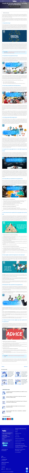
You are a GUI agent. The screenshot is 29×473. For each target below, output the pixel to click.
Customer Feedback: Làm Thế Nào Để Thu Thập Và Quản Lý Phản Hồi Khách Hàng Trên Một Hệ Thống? (24, 374)
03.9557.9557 (4, 460)
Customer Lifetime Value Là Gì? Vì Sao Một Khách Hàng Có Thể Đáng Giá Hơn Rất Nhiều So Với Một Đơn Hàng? (16, 402)
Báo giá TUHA (17, 436)
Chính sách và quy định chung (19, 438)
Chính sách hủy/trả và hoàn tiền (19, 443)
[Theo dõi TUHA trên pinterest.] (3, 450)
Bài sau (3, 366)
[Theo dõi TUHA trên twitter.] (2, 450)
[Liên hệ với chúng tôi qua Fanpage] (27, 471)
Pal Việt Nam (11, 471)
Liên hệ (16, 431)
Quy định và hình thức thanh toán (20, 440)
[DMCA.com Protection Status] (7, 445)
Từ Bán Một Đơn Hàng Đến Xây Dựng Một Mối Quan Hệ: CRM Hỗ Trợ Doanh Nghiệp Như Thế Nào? (11, 374)
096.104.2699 (4, 464)
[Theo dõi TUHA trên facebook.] (1, 450)
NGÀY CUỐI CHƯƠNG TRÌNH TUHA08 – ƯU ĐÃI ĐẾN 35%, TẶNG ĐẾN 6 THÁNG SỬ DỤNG (16, 411)
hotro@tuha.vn (4, 457)
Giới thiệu (16, 429)
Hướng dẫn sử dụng (18, 433)
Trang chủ (12, 6)
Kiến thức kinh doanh (16, 6)
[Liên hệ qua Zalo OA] (27, 469)
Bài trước (25, 366)
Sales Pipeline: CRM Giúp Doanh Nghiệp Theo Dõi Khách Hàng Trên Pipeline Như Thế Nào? (24, 381)
